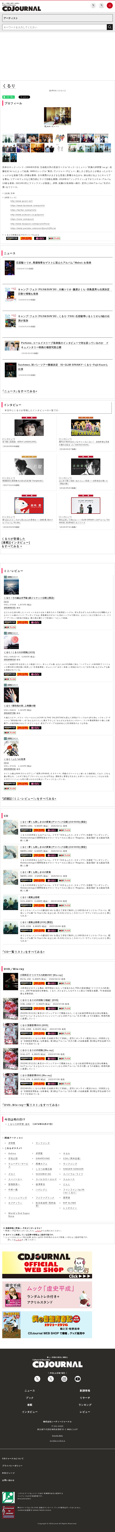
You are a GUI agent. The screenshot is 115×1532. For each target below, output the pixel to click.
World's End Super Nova (19, 1215)
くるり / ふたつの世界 (14, 759)
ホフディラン (15, 1202)
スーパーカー (15, 1179)
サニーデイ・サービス (18, 1165)
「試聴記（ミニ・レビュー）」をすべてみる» (29, 798)
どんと (66, 1184)
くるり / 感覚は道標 (30, 897)
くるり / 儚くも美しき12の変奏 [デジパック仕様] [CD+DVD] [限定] (53, 821)
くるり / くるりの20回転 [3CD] (19, 652)
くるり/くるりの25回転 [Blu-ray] (36, 1050)
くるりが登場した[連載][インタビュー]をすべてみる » (16, 542)
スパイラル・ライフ (73, 1173)
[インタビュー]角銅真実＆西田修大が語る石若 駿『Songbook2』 (23, 479)
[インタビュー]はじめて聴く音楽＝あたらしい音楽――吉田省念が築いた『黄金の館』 (83, 480)
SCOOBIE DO (43, 1173)
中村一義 (13, 1189)
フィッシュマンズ (17, 1197)
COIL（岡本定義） (72, 1158)
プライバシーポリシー (12, 1465)
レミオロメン (70, 1207)
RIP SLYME (69, 1202)
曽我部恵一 (14, 1184)
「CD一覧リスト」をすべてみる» (23, 952)
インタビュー (30, 1411)
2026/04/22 (54, 979)
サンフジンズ (43, 1142)
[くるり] (8, 135)
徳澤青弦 (40, 1184)
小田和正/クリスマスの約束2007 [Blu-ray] (41, 974)
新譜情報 (85, 1390)
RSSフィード (8, 1473)
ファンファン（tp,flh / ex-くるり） (74, 1191)
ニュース (30, 1390)
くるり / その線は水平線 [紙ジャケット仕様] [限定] (29, 597)
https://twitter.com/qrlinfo (23, 210)
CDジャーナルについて (13, 1458)
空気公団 (13, 1158)
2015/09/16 (10, 768)
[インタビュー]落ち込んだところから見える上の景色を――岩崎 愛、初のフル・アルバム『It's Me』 (27, 519)
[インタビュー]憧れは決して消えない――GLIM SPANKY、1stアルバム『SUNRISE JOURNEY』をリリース (84, 519)
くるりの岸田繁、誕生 (19, 1123)
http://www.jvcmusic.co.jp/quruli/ (27, 214)
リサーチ (85, 1397)
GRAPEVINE (43, 1158)
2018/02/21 (10, 607)
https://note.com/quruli (22, 219)
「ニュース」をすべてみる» (19, 391)
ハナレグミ (41, 1189)
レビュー (85, 1411)
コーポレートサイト (57, 1440)
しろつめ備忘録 (44, 1168)
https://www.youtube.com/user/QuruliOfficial (33, 228)
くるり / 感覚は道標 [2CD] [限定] (36, 922)
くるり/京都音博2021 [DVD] (34, 1025)
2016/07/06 (10, 712)
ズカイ (11, 1173)
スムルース (69, 1179)
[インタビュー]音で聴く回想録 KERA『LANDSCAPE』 (19, 440)
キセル (66, 1153)
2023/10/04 (56, 901)
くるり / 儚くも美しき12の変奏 (35, 871)
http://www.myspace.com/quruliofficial (30, 223)
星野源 (66, 1197)
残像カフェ (41, 1163)
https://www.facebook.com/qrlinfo (28, 205)
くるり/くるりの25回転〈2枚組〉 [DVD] (39, 999)
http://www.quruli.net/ (22, 201)
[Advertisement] (57, 57)
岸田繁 (11, 1142)
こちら (38, 1230)
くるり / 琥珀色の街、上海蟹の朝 (20, 705)
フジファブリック (45, 1197)
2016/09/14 (10, 659)
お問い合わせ (8, 1480)
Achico (12, 1153)
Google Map (57, 1435)
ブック (30, 1397)
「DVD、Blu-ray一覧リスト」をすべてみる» (31, 1105)
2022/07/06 (58, 1003)
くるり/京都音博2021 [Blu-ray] (36, 1075)
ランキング (85, 1404)
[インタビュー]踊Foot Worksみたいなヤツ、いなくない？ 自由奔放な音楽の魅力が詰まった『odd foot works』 (84, 441)
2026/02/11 (56, 825)
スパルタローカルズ (46, 1179)
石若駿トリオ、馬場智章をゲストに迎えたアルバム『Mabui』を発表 (53, 262)
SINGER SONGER (73, 1168)
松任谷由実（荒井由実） (46, 1204)
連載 (29, 1404)
